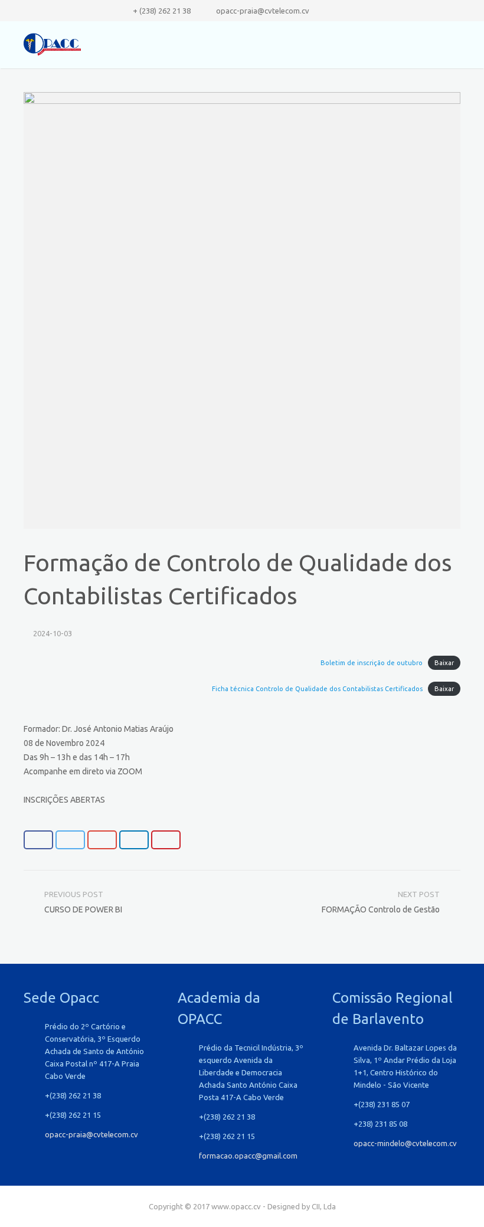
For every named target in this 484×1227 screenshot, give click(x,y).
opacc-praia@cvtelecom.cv (262, 10)
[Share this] (38, 839)
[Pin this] (166, 839)
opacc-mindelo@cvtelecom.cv (405, 1143)
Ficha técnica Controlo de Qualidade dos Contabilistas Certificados (317, 688)
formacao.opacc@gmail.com (248, 1155)
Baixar (444, 662)
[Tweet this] (70, 839)
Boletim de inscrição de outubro (372, 662)
